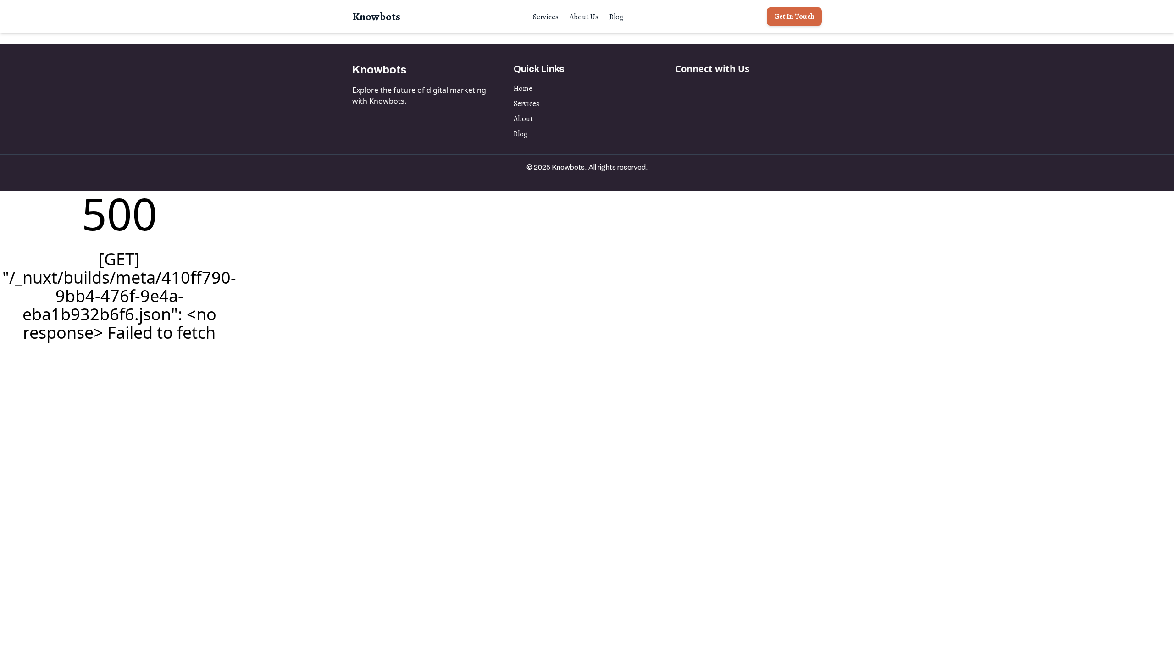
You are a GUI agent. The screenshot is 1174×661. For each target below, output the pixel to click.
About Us (584, 17)
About (523, 119)
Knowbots (376, 16)
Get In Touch (794, 16)
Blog (616, 17)
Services (546, 17)
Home (523, 89)
